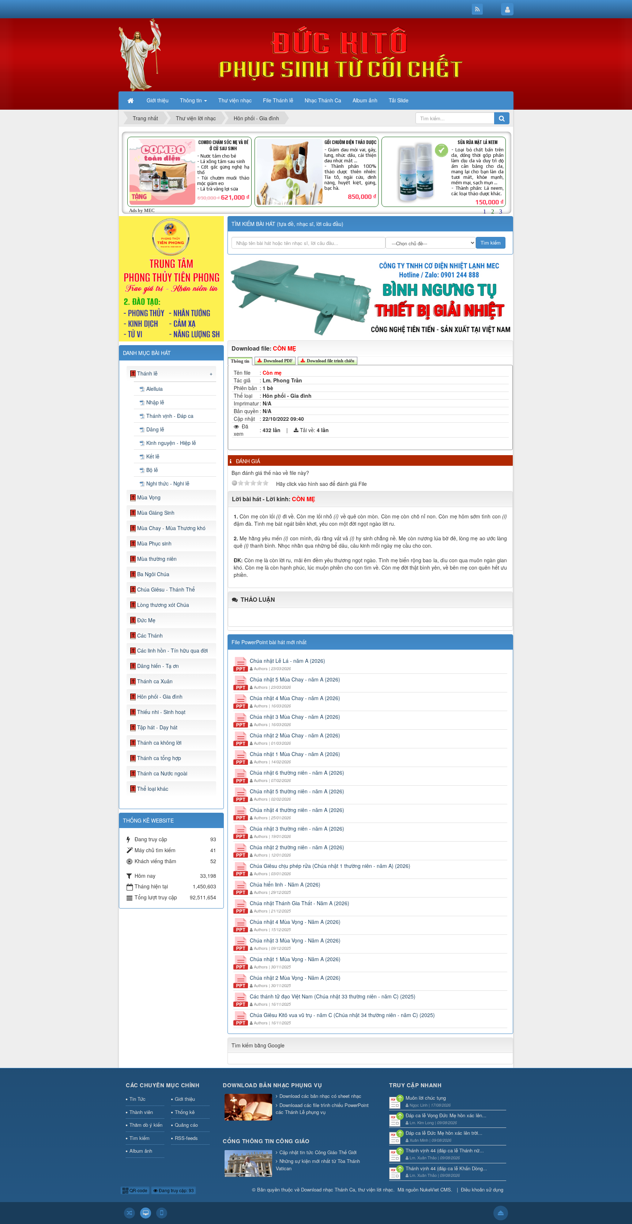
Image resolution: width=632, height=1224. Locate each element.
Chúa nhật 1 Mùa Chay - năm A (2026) (295, 754)
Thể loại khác (152, 788)
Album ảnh (140, 1150)
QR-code (137, 1190)
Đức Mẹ (146, 620)
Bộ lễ (152, 469)
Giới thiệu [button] (158, 100)
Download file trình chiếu (330, 360)
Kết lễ (152, 456)
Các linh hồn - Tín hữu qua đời (172, 650)
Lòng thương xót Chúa (163, 604)
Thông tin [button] (191, 100)
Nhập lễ (155, 402)
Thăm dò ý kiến (145, 1124)
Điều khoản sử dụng (482, 1189)
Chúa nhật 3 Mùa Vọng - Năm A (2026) (295, 940)
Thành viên (141, 1111)
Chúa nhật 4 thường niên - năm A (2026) (297, 809)
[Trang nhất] (131, 100)
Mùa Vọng (149, 497)
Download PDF (278, 360)
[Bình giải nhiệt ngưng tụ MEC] (370, 296)
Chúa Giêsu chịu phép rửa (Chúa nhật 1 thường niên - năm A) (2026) (330, 865)
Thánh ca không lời (159, 742)
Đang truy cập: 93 (176, 1190)
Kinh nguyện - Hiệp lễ (171, 442)
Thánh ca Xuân (155, 681)
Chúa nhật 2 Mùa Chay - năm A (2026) (295, 735)
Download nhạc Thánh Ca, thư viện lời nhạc (347, 1189)
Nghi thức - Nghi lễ (167, 483)
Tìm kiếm (139, 1137)
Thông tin (240, 361)
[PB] (171, 278)
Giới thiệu (185, 1098)
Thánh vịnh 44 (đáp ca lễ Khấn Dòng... (446, 1168)
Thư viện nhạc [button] (235, 100)
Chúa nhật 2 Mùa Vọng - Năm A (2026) (295, 977)
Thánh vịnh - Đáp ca (169, 415)
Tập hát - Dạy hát (157, 727)
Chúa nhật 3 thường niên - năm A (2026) (297, 828)
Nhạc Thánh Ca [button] (323, 100)
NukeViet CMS (435, 1189)
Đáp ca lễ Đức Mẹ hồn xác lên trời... (444, 1132)
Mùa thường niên (157, 558)
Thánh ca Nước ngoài (162, 773)
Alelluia (154, 388)
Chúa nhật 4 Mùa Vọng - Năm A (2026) (295, 921)
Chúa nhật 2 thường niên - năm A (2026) (297, 847)
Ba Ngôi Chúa (153, 574)
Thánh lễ (147, 373)
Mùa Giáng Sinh (155, 512)
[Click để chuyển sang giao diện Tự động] (129, 1213)
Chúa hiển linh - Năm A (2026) (285, 884)
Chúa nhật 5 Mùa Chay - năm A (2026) (295, 679)
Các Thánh (150, 635)
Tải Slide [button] (399, 100)
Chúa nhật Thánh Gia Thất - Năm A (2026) (299, 903)
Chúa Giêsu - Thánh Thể (166, 589)
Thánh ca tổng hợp (159, 758)
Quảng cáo (186, 1124)
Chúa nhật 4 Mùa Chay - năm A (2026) (295, 698)
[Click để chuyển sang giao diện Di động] (161, 1213)
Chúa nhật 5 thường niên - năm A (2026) (297, 791)
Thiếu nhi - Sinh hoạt (161, 711)
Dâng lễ (155, 429)
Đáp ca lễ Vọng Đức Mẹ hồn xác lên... (446, 1115)
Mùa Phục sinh (154, 543)
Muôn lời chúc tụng (426, 1097)
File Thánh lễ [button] (278, 100)
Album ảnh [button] (365, 100)
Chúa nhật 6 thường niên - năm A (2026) (297, 772)
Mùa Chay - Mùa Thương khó (171, 528)
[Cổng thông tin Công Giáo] (248, 1163)
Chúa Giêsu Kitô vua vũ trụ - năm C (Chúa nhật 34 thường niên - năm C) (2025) (342, 1015)
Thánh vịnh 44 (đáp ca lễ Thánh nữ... (445, 1150)
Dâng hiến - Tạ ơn (158, 665)
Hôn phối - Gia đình (160, 696)
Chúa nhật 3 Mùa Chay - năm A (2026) (295, 716)
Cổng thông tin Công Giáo (266, 1141)
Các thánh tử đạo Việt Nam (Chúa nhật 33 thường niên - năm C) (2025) (332, 996)
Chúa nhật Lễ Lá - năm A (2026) (287, 660)
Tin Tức (137, 1098)
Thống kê (185, 1111)
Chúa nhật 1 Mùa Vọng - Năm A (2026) (295, 959)
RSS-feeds (186, 1137)
